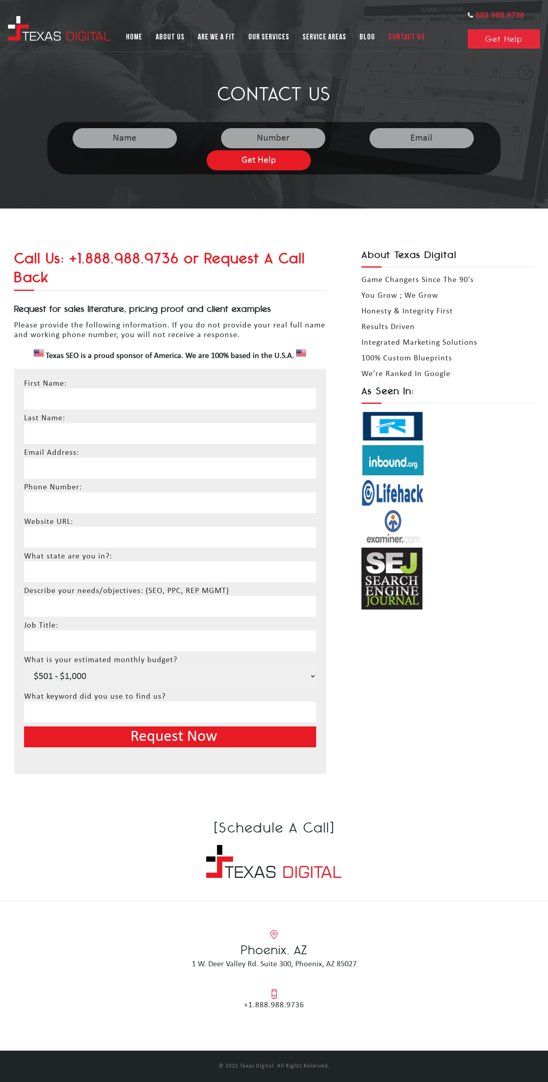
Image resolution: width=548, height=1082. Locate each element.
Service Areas (324, 37)
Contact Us (406, 37)
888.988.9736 (499, 15)
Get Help (504, 38)
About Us (170, 37)
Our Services (268, 37)
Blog (367, 37)
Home (134, 37)
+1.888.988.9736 (274, 1005)
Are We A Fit (216, 37)
